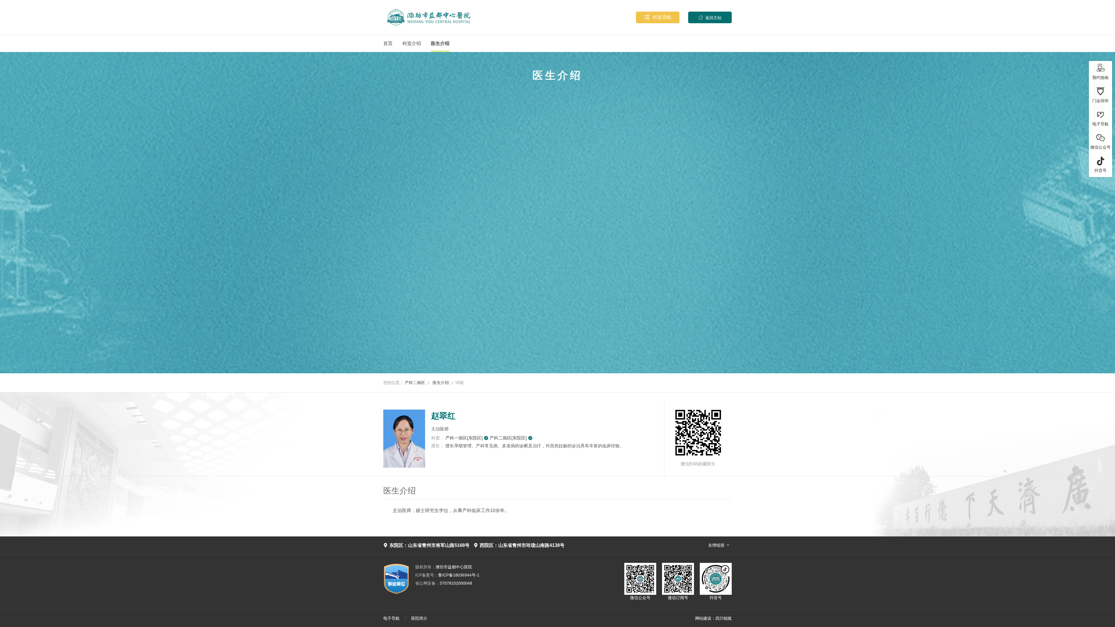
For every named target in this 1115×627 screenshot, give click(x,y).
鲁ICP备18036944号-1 (447, 575)
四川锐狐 (723, 618)
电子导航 (391, 618)
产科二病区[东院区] (511, 437)
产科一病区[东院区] (466, 437)
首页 (388, 43)
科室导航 (657, 17)
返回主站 (710, 17)
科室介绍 (411, 43)
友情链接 (716, 545)
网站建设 (703, 618)
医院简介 (419, 618)
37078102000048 (443, 583)
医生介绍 (440, 43)
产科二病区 (415, 382)
